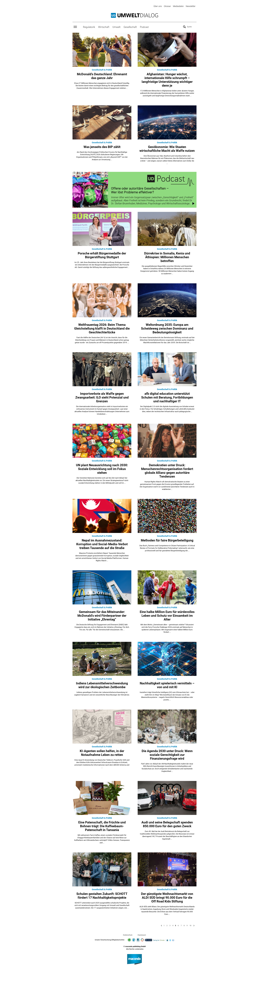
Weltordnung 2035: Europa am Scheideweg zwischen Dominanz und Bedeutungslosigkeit (167, 328)
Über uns (158, 6)
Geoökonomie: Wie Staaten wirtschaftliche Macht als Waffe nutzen (167, 148)
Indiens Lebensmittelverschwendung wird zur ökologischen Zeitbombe (102, 685)
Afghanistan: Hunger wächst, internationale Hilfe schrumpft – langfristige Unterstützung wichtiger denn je (167, 79)
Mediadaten (178, 6)
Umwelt (116, 27)
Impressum (142, 935)
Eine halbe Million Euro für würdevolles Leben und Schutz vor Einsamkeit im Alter (167, 615)
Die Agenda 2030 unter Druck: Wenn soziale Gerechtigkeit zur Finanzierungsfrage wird (167, 754)
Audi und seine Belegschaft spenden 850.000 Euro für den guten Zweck (167, 824)
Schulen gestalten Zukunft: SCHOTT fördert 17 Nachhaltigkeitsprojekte (101, 895)
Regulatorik (89, 27)
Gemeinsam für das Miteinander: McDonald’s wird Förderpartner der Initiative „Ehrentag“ (101, 615)
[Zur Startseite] (134, 15)
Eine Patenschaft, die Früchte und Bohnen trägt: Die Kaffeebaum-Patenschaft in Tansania (102, 826)
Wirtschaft (103, 27)
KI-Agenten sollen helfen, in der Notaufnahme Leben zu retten (102, 753)
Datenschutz (127, 935)
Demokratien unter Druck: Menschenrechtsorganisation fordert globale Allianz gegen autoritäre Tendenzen (167, 470)
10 (190, 926)
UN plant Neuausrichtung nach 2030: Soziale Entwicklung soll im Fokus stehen (102, 469)
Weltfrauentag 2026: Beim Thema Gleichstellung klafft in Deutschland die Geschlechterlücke (102, 328)
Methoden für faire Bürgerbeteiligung (167, 540)
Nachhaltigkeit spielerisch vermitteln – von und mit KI (167, 685)
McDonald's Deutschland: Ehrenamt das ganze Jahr (102, 76)
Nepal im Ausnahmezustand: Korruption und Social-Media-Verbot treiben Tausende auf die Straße (102, 544)
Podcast (144, 27)
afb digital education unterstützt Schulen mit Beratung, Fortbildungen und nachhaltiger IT (167, 397)
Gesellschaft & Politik (102, 70)
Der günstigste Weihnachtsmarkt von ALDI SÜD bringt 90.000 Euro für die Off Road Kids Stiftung (167, 897)
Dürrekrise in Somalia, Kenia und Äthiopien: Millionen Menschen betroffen (167, 257)
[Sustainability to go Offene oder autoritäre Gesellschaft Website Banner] (134, 190)
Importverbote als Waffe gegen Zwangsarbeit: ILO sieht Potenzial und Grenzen (102, 397)
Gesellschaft (130, 27)
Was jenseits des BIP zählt (102, 147)
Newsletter (190, 6)
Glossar (167, 6)
